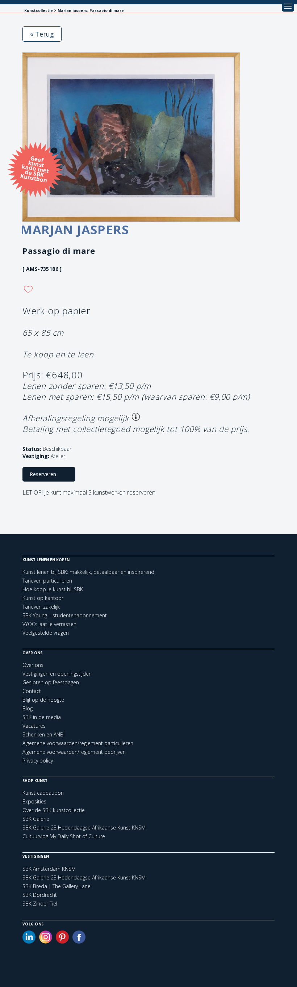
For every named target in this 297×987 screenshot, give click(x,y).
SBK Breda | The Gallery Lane (56, 886)
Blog (27, 708)
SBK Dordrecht (39, 895)
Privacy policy (37, 760)
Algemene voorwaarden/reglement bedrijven (74, 751)
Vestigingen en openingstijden (57, 673)
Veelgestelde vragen (45, 632)
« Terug (42, 34)
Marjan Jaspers (75, 229)
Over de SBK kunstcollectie (53, 810)
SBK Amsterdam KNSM (49, 869)
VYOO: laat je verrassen (49, 624)
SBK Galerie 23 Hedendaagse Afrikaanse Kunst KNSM (84, 827)
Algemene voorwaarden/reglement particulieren (77, 743)
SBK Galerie (35, 818)
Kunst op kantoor (42, 598)
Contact (31, 691)
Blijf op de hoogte (43, 699)
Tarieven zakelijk (41, 606)
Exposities (34, 801)
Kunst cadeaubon (43, 792)
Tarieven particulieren (47, 580)
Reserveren (43, 474)
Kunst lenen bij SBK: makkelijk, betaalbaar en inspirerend (88, 571)
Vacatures (34, 725)
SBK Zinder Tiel (39, 903)
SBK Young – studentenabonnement (64, 615)
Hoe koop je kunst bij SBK (52, 589)
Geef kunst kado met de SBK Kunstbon (35, 168)
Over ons (32, 665)
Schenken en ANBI (43, 734)
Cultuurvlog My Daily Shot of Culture (63, 836)
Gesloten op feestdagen (50, 682)
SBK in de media (41, 717)
